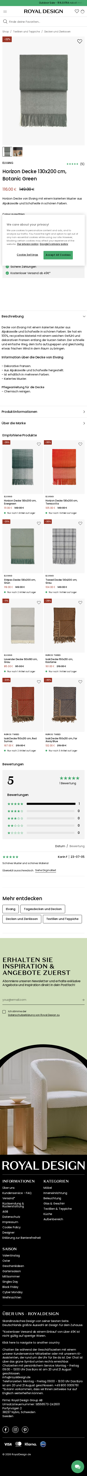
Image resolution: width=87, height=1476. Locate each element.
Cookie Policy (11, 1227)
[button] (77, 11)
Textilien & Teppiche (58, 1208)
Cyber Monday (12, 1292)
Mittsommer (11, 1276)
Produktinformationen (19, 411)
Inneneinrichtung (55, 1193)
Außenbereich (53, 1219)
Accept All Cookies (58, 255)
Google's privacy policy (54, 244)
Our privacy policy (28, 244)
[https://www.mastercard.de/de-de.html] (18, 1444)
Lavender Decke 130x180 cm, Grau (21, 661)
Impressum (10, 1222)
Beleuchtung (52, 1198)
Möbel (48, 1187)
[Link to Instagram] (15, 1429)
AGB (5, 1211)
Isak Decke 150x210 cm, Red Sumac (20, 740)
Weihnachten (11, 1297)
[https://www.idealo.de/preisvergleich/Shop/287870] (43, 1444)
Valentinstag (11, 1255)
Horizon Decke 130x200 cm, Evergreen (20, 502)
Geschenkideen (13, 1266)
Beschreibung (13, 316)
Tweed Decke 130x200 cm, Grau (61, 581)
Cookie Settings (27, 254)
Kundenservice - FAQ (17, 1193)
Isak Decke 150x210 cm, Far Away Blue (61, 740)
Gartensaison (11, 1271)
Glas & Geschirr (54, 1203)
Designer (8, 1232)
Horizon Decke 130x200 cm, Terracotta (62, 502)
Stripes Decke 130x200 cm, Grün (20, 581)
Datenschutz (11, 1216)
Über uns (8, 1187)
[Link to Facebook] (5, 1429)
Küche (48, 1214)
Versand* (8, 1198)
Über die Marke (14, 423)
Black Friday (10, 1287)
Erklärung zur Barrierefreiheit (21, 1237)
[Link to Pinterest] (25, 1429)
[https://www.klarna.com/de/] (31, 1444)
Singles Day (10, 1281)
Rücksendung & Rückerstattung (13, 1205)
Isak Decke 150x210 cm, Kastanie (59, 661)
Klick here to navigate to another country (30, 1343)
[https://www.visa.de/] (8, 1444)
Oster (6, 1260)
